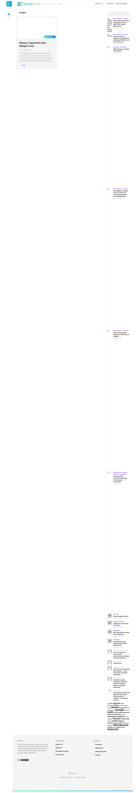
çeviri (123, 727)
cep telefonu (121, 705)
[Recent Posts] (110, 13)
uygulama (110, 723)
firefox (109, 710)
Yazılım (109, 727)
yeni (114, 727)
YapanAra (58, 748)
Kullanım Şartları (100, 751)
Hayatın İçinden (121, 3)
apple (122, 703)
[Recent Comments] (121, 13)
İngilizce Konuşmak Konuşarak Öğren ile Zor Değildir (121, 334)
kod (120, 712)
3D (108, 703)
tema (115, 721)
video (116, 723)
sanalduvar (121, 716)
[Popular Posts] (116, 13)
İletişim (97, 755)
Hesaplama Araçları (62, 751)
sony (127, 716)
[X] (9, 31)
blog (116, 705)
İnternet (116, 614)
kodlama (126, 712)
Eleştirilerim (117, 472)
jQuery (116, 712)
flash (114, 710)
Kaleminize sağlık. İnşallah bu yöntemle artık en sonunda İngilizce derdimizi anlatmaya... (120, 683)
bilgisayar (110, 705)
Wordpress (117, 630)
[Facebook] (9, 24)
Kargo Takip (59, 754)
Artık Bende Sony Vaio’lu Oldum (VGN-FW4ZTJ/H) (120, 643)
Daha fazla (49, 37)
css (126, 705)
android (116, 703)
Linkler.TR (59, 744)
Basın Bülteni (117, 18)
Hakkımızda (99, 748)
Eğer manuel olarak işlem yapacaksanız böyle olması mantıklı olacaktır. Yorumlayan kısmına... (121, 696)
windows (110, 725)
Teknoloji (99, 3)
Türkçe (121, 721)
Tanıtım (23, 65)
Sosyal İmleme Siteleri (120, 616)
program (118, 714)
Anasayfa (98, 744)
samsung (111, 716)
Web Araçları (125, 723)
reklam (123, 714)
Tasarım (116, 718)
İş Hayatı (116, 47)
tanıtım (109, 719)
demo (108, 708)
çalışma (118, 727)
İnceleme (110, 3)
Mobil (109, 714)
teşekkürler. (117, 663)
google (119, 709)
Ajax (111, 703)
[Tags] (127, 13)
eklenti (114, 707)
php (113, 714)
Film (128, 708)
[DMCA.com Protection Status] (23, 760)
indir (110, 712)
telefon (109, 721)
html (125, 710)
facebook (122, 708)
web (120, 723)
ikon (128, 710)
